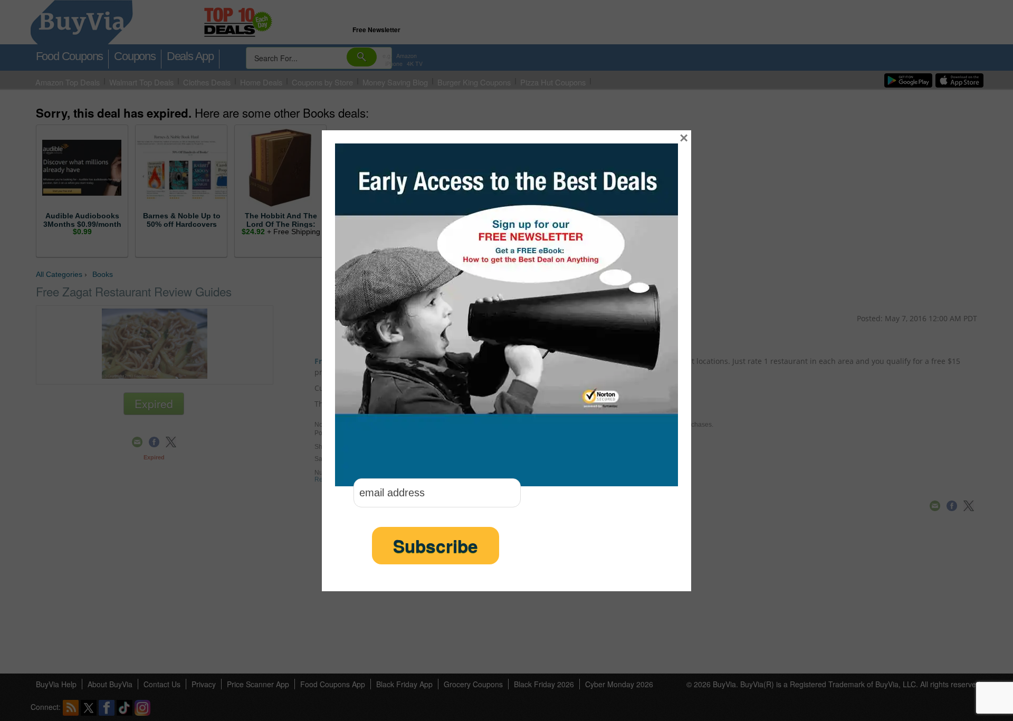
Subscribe (435, 545)
